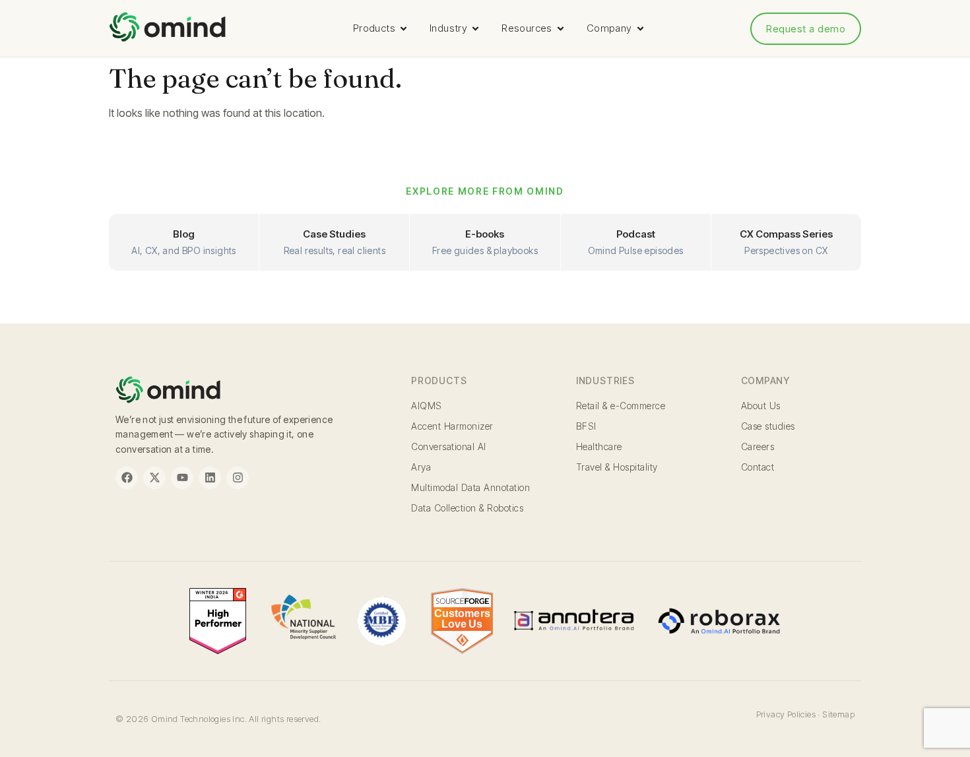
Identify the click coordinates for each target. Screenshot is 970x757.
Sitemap (838, 714)
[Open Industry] (475, 28)
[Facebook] (126, 478)
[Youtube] (182, 478)
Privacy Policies (786, 714)
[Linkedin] (210, 478)
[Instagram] (237, 478)
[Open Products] (403, 28)
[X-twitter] (154, 478)
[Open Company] (640, 28)
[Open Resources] (561, 28)
